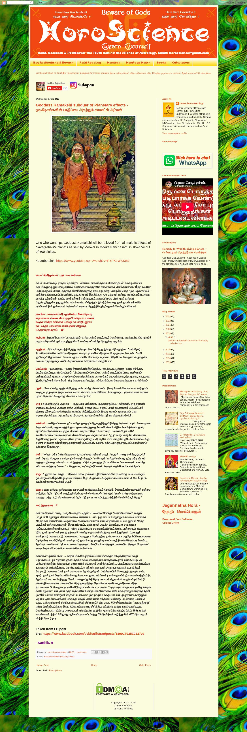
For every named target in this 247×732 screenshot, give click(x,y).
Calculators (181, 62)
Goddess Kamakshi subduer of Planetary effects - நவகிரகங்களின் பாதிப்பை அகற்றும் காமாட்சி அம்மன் (82, 107)
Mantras (113, 62)
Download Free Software (177, 519)
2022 (168, 321)
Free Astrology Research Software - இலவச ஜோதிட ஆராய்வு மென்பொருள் (192, 416)
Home (94, 665)
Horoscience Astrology (191, 103)
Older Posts (145, 665)
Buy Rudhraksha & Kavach (53, 62)
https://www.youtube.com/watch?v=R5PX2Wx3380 (92, 261)
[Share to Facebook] (103, 652)
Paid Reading (90, 62)
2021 (168, 325)
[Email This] (93, 652)
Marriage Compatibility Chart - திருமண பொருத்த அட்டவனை (194, 392)
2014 (168, 358)
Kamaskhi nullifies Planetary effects (59, 656)
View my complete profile (174, 133)
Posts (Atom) (55, 670)
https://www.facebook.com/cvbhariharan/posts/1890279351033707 (93, 633)
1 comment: (82, 652)
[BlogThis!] (96, 652)
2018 (168, 333)
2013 (168, 362)
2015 (168, 354)
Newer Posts (43, 665)
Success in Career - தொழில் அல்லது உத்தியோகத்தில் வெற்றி (194, 479)
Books (161, 62)
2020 (168, 329)
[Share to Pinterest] (106, 652)
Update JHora (170, 522)
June (171, 337)
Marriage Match (138, 62)
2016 (168, 349)
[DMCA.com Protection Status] (112, 694)
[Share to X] (100, 652)
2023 (168, 316)
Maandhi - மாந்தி (188, 456)
